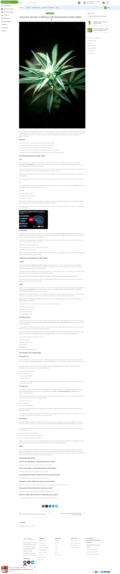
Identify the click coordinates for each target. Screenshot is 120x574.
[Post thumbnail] (89, 23)
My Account (57, 540)
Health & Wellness (91, 45)
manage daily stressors (64, 391)
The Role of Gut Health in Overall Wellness (97, 16)
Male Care (41, 554)
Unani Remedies (43, 550)
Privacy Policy (74, 545)
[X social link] (46, 506)
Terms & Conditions (75, 543)
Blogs (56, 550)
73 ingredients (29, 164)
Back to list (50, 513)
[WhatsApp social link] (53, 506)
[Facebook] (25, 562)
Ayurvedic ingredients (30, 289)
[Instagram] (28, 562)
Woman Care (42, 557)
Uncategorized (90, 53)
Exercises (89, 43)
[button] (4, 570)
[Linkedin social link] (50, 506)
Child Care (41, 559)
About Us (57, 543)
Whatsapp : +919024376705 (93, 554)
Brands (56, 552)
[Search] (79, 2)
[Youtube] (25, 566)
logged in (23, 526)
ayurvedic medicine (92, 40)
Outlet (56, 547)
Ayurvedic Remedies (43, 547)
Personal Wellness (91, 48)
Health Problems (43, 540)
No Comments (97, 18)
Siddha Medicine (43, 552)
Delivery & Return (75, 547)
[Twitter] (32, 562)
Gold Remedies (42, 545)
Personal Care (42, 543)
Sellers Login (58, 554)
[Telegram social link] (56, 506)
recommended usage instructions (62, 233)
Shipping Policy (74, 540)
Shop (56, 545)
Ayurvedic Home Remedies (93, 38)
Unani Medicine (91, 50)
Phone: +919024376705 (92, 549)
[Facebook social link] (43, 506)
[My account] (101, 7)
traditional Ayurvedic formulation (39, 265)
